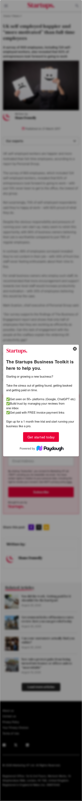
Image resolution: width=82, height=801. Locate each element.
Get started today (41, 436)
